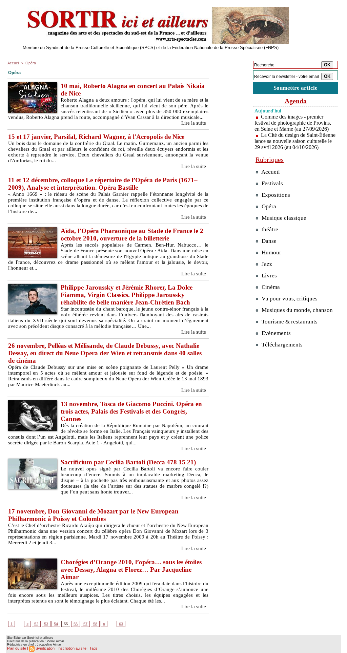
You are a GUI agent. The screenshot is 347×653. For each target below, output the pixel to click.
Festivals (271, 183)
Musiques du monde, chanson (296, 310)
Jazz (266, 264)
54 (56, 624)
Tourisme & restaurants (289, 321)
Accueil (13, 63)
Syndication (45, 648)
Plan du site (16, 648)
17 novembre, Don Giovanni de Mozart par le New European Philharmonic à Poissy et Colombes (93, 515)
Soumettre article (295, 88)
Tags (93, 648)
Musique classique (283, 218)
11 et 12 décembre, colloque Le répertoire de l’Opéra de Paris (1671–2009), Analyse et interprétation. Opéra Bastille (103, 183)
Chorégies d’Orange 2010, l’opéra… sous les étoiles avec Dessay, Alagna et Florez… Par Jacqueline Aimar (131, 570)
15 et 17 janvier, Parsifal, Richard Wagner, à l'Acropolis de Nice (96, 136)
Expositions (275, 195)
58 (95, 624)
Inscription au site (72, 648)
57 (85, 624)
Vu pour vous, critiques (289, 298)
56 (76, 624)
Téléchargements (281, 344)
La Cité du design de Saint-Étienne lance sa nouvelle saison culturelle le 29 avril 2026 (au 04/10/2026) (294, 141)
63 (121, 624)
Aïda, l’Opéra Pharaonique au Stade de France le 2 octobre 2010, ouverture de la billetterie (132, 234)
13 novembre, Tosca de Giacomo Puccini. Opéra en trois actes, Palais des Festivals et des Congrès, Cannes (131, 411)
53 (46, 624)
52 (36, 624)
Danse (268, 241)
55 (66, 624)
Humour (270, 252)
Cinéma (270, 287)
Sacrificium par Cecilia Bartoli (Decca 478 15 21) (128, 462)
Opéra (30, 63)
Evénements (275, 333)
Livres (268, 275)
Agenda (296, 101)
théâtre (269, 229)
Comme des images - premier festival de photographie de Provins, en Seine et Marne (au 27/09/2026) (292, 123)
